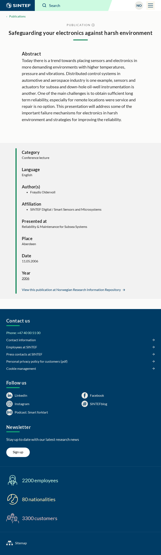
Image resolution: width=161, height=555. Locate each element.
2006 (25, 278)
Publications (17, 16)
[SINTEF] (17, 5)
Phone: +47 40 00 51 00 (23, 333)
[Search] (44, 5)
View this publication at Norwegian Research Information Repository (71, 290)
